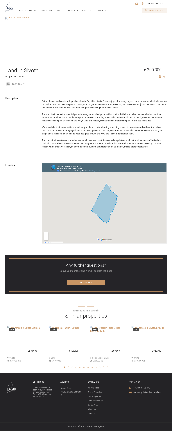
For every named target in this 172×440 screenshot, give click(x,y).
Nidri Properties (94, 396)
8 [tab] (92, 368)
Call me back (86, 282)
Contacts (101, 10)
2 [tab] (69, 368)
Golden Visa (93, 405)
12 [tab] (108, 368)
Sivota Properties (95, 392)
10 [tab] (100, 368)
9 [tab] (96, 368)
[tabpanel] (24, 344)
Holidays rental (27, 10)
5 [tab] (81, 368)
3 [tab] (73, 368)
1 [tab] (65, 368)
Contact (91, 413)
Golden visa (72, 10)
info (59, 10)
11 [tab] (104, 368)
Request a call (156, 10)
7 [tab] (88, 368)
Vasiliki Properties (95, 400)
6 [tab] (84, 368)
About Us (92, 409)
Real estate (46, 10)
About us (86, 10)
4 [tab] (77, 368)
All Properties (93, 387)
